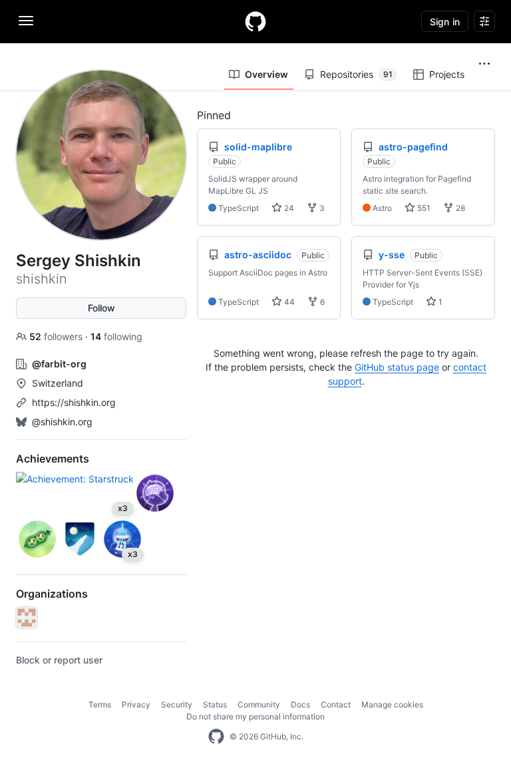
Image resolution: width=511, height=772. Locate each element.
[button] (484, 64)
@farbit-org (59, 363)
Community (259, 704)
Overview (266, 74)
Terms (99, 704)
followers (57, 336)
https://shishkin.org (74, 402)
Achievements (52, 458)
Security (176, 704)
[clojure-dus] (26, 617)
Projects (446, 74)
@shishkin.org (62, 421)
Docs (300, 704)
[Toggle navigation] (26, 21)
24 (288, 208)
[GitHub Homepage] (216, 736)
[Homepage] (255, 21)
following (116, 336)
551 (422, 208)
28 (459, 208)
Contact (336, 704)
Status (215, 704)
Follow (101, 307)
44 (288, 302)
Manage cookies (392, 704)
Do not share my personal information (255, 716)
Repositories (356, 74)
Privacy (136, 704)
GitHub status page (397, 367)
